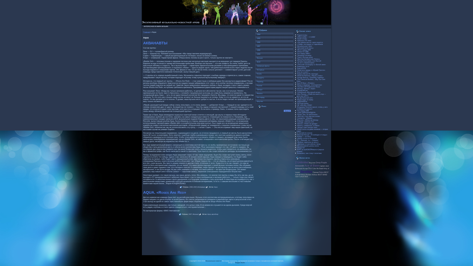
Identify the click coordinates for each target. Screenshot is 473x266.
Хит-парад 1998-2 (303, 53)
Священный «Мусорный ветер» (309, 92)
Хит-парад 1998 (303, 111)
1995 (258, 38)
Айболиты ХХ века (304, 41)
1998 (191, 187)
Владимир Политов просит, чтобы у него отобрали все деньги (312, 108)
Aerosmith (299, 166)
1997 (190, 214)
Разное (259, 86)
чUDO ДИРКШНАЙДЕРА (306, 113)
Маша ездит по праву (305, 100)
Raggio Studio (240, 263)
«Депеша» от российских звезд (309, 144)
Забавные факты (263, 66)
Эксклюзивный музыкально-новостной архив (170, 22)
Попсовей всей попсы (305, 48)
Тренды (259, 90)
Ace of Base (311, 165)
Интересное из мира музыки (156, 26)
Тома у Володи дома (305, 57)
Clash (297, 176)
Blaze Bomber (306, 175)
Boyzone (312, 163)
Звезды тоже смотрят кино (307, 127)
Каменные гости (303, 66)
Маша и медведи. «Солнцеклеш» (309, 85)
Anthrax (314, 175)
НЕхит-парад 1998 (304, 50)
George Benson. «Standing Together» (310, 77)
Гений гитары (302, 39)
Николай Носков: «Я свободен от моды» (312, 135)
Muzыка (195, 214)
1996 (258, 42)
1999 (258, 54)
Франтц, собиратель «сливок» (308, 125)
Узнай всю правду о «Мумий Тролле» (311, 70)
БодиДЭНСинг (302, 90)
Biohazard (298, 168)
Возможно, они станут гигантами (309, 153)
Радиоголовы (302, 35)
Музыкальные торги (304, 46)
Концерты (260, 78)
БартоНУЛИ (301, 68)
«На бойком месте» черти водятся (310, 42)
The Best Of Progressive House (308, 87)
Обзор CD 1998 (302, 52)
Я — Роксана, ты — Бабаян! (307, 140)
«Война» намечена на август (308, 142)
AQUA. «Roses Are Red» (164, 192)
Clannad (316, 172)
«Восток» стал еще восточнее (308, 116)
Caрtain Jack (324, 166)
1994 (258, 34)
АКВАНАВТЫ (155, 43)
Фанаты (259, 93)
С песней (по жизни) (304, 133)
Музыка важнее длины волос (308, 146)
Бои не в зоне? (302, 72)
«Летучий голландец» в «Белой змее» (311, 65)
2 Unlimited (302, 162)
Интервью (201, 187)
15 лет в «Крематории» (305, 63)
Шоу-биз (260, 101)
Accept (305, 168)
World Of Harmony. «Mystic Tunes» (310, 76)
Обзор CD (300, 148)
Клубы (259, 74)
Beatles (306, 172)
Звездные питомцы (304, 55)
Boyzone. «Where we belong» (307, 120)
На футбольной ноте (305, 98)
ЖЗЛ (195, 187)
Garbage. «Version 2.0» (305, 122)
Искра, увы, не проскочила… (308, 114)
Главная (146, 32)
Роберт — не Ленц (304, 137)
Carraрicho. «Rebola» (305, 118)
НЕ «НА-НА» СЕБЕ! (304, 105)
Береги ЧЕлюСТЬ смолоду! (307, 74)
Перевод (260, 82)
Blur (310, 168)
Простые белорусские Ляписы (308, 59)
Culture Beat (303, 176)
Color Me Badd (317, 168)
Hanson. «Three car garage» (307, 124)
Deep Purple (321, 162)
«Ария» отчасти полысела (307, 138)
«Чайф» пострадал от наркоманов (310, 44)
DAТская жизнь (303, 103)
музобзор (215, 214)
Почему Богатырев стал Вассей (309, 61)
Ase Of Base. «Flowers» (306, 83)
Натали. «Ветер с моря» (306, 89)
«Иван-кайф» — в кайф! (306, 37)
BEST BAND (322, 175)
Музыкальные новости (213, 261)
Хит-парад (260, 97)
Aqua (216, 187)
